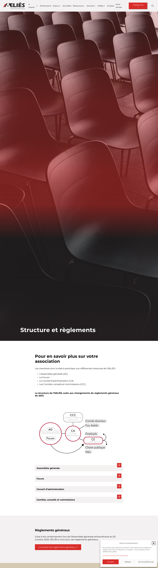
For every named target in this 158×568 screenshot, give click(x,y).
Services (90, 6)
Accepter (110, 562)
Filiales (100, 6)
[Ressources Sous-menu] (85, 6)
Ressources (78, 6)
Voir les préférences (146, 562)
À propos (31, 5)
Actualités (67, 6)
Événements (45, 6)
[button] (154, 543)
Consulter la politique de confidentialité (115, 555)
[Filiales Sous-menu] (105, 6)
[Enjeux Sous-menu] (61, 6)
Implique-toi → (138, 6)
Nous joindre (119, 5)
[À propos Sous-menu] (38, 6)
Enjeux (56, 6)
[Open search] (152, 6)
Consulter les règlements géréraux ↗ (58, 547)
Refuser (128, 562)
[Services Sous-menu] (96, 6)
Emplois (110, 6)
